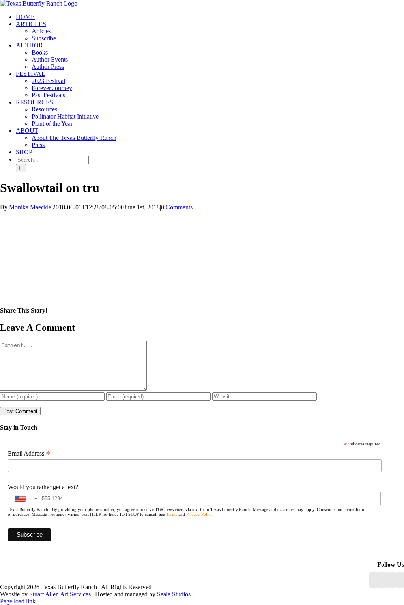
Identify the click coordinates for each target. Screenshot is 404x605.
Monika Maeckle (30, 207)
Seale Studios (174, 594)
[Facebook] (373, 580)
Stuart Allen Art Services (60, 594)
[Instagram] (391, 580)
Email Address (29, 453)
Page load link (18, 601)
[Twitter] (399, 580)
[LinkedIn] (382, 580)
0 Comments (177, 207)
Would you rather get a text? (43, 487)
